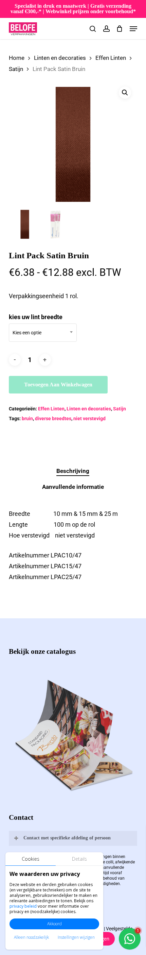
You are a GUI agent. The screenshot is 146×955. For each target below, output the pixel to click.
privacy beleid (23, 906)
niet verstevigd (89, 418)
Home (16, 58)
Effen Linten (110, 58)
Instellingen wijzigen (76, 937)
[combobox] (43, 333)
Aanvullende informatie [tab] (73, 486)
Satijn (16, 69)
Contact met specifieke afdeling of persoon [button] (67, 837)
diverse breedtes (53, 418)
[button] (133, 28)
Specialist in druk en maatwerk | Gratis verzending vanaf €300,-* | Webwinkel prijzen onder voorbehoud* (73, 8)
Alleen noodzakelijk (31, 937)
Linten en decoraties (60, 58)
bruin (27, 418)
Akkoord (54, 924)
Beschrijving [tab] (72, 471)
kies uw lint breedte (35, 316)
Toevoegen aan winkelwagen (58, 384)
